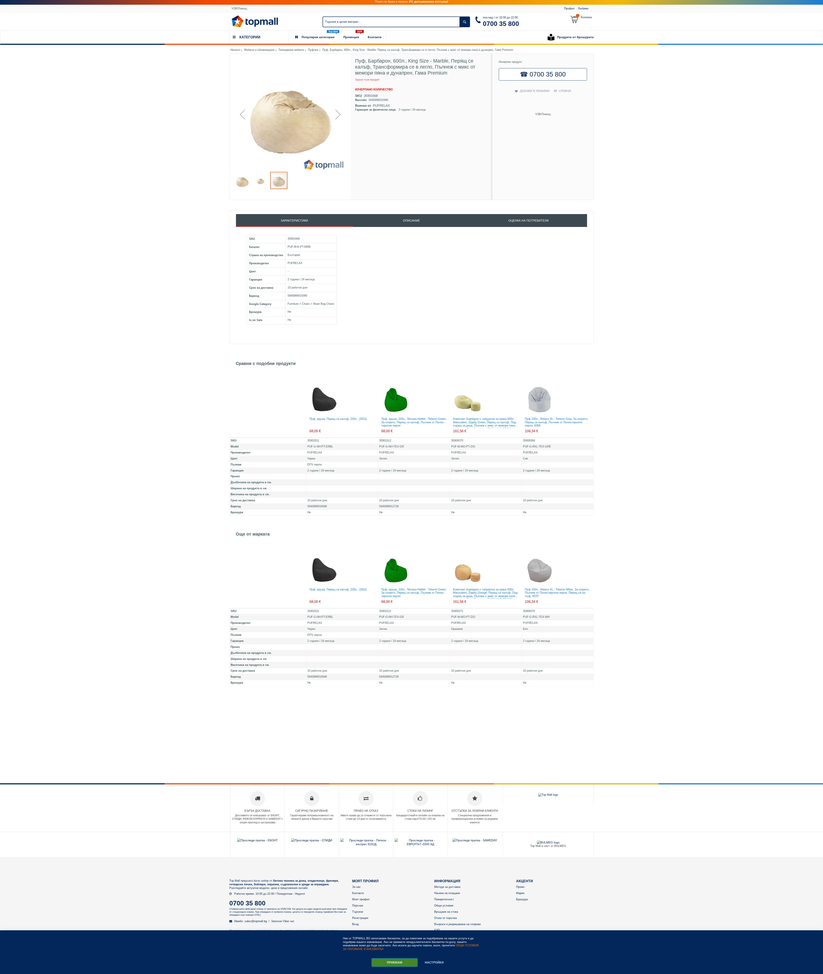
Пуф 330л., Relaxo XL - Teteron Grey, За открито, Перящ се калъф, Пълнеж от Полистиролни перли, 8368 (556, 422)
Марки (520, 893)
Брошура (522, 899)
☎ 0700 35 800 (543, 74)
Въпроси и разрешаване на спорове (457, 924)
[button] (242, 114)
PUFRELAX (381, 105)
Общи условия (443, 905)
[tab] (294, 220)
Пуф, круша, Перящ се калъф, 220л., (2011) (338, 418)
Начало (235, 50)
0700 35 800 (501, 23)
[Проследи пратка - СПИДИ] (311, 840)
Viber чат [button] (288, 921)
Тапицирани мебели (291, 50)
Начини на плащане (447, 893)
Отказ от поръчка (445, 918)
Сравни (565, 91)
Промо (520, 886)
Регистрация (360, 918)
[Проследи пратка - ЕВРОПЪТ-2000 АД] (420, 844)
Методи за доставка (447, 886)
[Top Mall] (254, 21)
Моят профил (361, 899)
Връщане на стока (446, 911)
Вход (355, 924)
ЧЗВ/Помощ (239, 8)
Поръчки (357, 905)
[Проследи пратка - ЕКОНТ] (257, 840)
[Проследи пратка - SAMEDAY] (474, 840)
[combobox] (396, 22)
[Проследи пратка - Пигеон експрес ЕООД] (366, 844)
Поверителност (444, 899)
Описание (411, 220)
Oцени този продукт (367, 79)
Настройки (434, 962)
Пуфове (313, 50)
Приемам (394, 962)
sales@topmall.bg (256, 921)
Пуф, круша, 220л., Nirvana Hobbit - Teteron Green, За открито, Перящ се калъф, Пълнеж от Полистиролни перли (413, 422)
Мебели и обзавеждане (259, 50)
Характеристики (294, 220)
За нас (356, 886)
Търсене (357, 911)
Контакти (358, 893)
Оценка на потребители (528, 220)
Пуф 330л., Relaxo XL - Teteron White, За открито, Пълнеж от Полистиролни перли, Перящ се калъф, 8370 (557, 593)
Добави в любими (535, 91)
